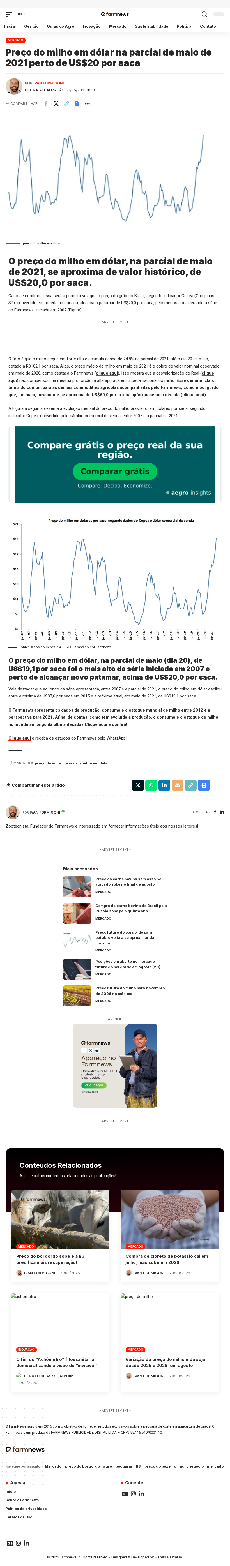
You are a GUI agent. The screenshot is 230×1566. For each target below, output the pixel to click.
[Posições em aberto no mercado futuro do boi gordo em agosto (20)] (77, 969)
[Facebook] (215, 812)
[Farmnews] (114, 14)
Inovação (26, 1350)
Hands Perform (168, 1557)
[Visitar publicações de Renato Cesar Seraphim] (19, 1376)
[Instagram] (133, 1493)
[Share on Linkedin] (164, 785)
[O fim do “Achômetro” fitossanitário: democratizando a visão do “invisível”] (60, 1322)
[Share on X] (56, 103)
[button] (10, 14)
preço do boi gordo (82, 1466)
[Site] (208, 812)
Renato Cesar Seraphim (48, 1376)
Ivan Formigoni (48, 83)
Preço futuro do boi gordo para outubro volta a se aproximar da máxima (124, 937)
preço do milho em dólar (87, 763)
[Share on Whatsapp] (151, 785)
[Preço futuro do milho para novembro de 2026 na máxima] (77, 995)
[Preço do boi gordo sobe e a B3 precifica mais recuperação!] (60, 1219)
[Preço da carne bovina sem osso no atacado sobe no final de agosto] (77, 886)
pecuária (124, 1466)
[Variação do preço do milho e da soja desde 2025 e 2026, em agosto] (170, 1322)
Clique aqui (96, 724)
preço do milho (48, 763)
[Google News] (125, 1493)
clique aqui (107, 373)
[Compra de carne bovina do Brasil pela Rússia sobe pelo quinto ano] (77, 913)
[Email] (177, 785)
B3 (138, 1466)
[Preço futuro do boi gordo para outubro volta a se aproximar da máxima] (77, 940)
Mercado (15, 40)
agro (107, 1466)
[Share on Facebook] (45, 103)
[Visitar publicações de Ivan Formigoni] (14, 86)
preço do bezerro (160, 1466)
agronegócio (192, 1466)
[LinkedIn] (221, 812)
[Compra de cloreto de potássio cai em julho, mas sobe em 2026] (170, 1219)
